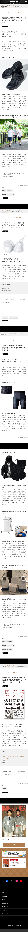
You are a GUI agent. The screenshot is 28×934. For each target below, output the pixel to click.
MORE (14, 844)
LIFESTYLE (8, 5)
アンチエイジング (13, 317)
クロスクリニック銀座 (7, 649)
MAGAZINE (5, 913)
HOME (2, 5)
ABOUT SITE (5, 917)
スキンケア (4, 317)
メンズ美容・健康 (16, 210)
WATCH (4, 899)
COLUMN (4, 910)
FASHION (4, 896)
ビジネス (4, 788)
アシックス (9, 190)
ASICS (3, 190)
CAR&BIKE (5, 903)
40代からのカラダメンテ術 (8, 194)
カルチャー (15, 665)
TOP (3, 892)
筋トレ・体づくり (16, 5)
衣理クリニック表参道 (7, 641)
